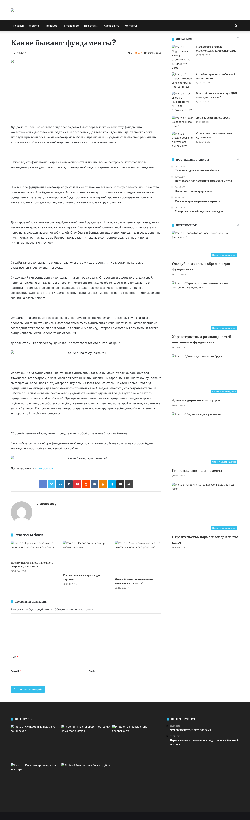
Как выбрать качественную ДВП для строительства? (216, 95)
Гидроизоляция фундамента (197, 470)
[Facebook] (43, 484)
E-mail (16, 671)
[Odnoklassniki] (103, 484)
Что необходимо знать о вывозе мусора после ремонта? (134, 581)
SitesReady (46, 503)
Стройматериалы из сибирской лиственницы (215, 76)
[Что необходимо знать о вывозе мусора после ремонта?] (138, 558)
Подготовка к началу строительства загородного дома (216, 49)
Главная (18, 25)
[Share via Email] (120, 484)
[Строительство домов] (12, 10)
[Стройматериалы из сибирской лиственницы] (182, 80)
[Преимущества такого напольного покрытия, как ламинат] (34, 550)
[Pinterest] (77, 484)
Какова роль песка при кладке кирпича (81, 577)
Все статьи (91, 25)
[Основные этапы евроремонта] (136, 743)
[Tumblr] (69, 484)
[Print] (129, 484)
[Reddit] (86, 484)
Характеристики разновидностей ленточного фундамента (201, 339)
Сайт (92, 671)
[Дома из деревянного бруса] (182, 122)
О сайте (34, 25)
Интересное (71, 25)
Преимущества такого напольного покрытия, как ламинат (32, 564)
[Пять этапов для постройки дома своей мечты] (85, 743)
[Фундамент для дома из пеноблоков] (35, 743)
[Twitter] (51, 484)
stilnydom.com (45, 468)
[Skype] (112, 484)
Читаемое (51, 25)
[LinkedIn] (60, 484)
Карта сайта (111, 25)
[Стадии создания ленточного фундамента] (182, 140)
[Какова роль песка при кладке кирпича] (86, 556)
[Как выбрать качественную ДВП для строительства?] (182, 102)
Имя (14, 656)
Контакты (131, 25)
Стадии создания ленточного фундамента (214, 135)
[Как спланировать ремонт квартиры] (35, 780)
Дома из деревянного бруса (213, 117)
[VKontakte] (94, 484)
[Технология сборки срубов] (85, 778)
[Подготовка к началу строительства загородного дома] (182, 57)
